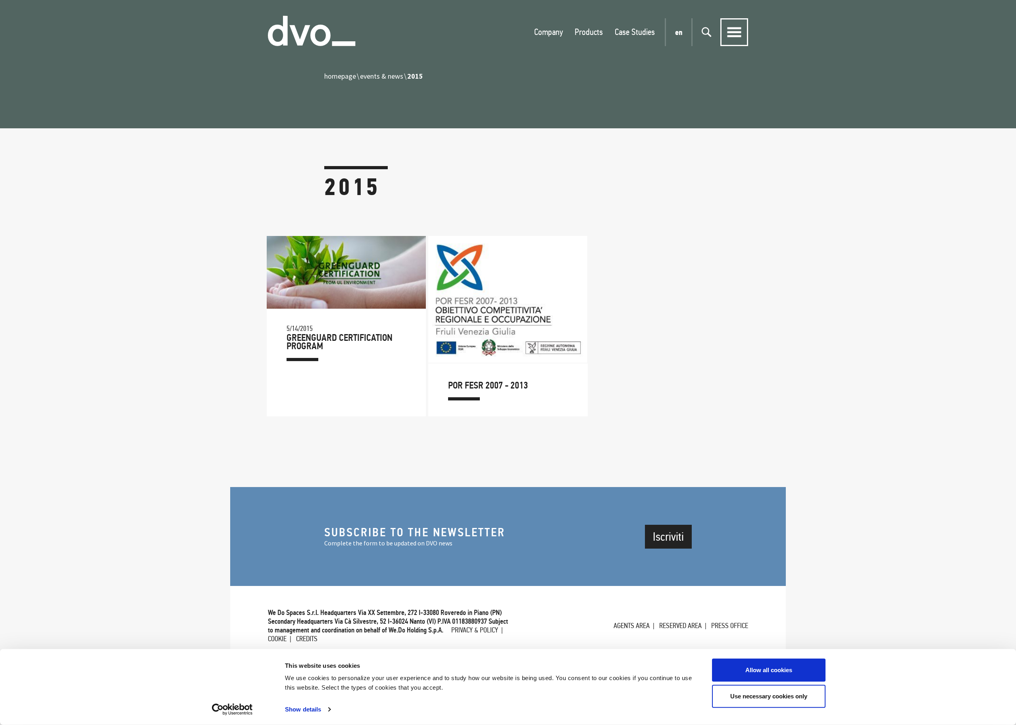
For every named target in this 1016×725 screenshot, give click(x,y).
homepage (340, 76)
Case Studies (635, 32)
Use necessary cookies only (768, 695)
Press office (729, 625)
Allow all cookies (768, 670)
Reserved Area (680, 625)
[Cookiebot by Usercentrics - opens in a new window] (232, 709)
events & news (381, 76)
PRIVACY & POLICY (474, 630)
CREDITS (307, 638)
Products (589, 32)
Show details (303, 709)
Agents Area (632, 625)
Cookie (277, 638)
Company (548, 32)
